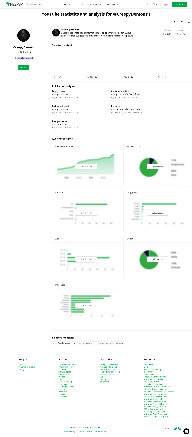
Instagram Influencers (109, 364)
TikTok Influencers (107, 369)
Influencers (104, 381)
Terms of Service (84, 431)
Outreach (62, 369)
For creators (112, 4)
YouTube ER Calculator (153, 384)
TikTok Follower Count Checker (157, 389)
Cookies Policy (100, 431)
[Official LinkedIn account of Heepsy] (180, 428)
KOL (101, 377)
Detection (63, 396)
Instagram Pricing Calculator (156, 404)
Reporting (63, 384)
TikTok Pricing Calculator (154, 409)
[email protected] (25, 58)
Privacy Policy (69, 431)
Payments (63, 391)
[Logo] (14, 4)
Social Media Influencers (110, 372)
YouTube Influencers (108, 367)
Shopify (62, 394)
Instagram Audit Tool (153, 399)
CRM (61, 379)
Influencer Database (67, 364)
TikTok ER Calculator (152, 381)
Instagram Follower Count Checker (158, 386)
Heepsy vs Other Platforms (155, 377)
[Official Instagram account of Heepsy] (175, 428)
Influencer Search (66, 367)
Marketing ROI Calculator (154, 411)
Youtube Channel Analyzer (155, 401)
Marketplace (64, 374)
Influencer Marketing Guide (155, 369)
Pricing (82, 4)
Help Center (149, 364)
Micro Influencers (107, 374)
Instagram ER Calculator (154, 379)
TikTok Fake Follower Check (156, 396)
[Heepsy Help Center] (147, 4)
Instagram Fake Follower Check (157, 394)
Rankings (103, 379)
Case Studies (149, 374)
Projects (62, 377)
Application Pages (66, 381)
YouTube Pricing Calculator (155, 406)
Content (62, 389)
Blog (146, 367)
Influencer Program (26, 367)
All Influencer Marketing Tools (156, 416)
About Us (22, 364)
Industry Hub (149, 372)
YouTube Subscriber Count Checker (159, 391)
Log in (165, 4)
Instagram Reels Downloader (156, 414)
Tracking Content (66, 386)
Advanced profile (66, 372)
